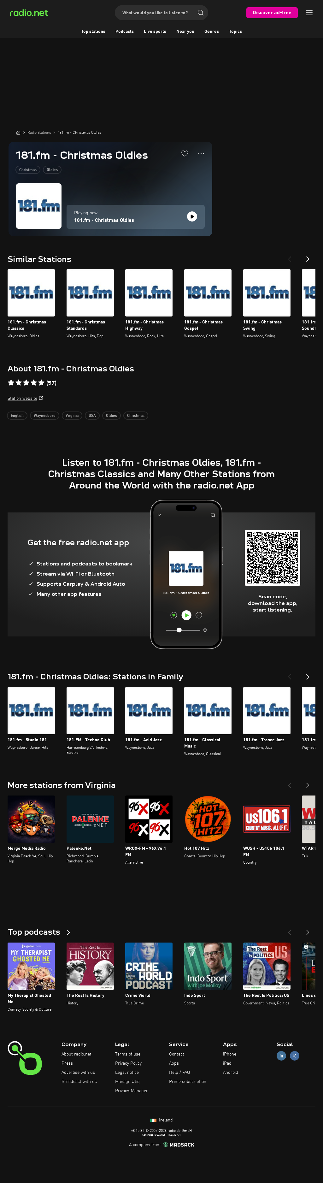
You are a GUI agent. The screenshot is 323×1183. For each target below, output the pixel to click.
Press (67, 1063)
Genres (211, 31)
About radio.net (76, 1054)
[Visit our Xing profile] (294, 1056)
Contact (176, 1054)
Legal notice (127, 1072)
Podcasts (124, 31)
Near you (185, 31)
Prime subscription (187, 1081)
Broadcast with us (79, 1081)
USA (92, 416)
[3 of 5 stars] (26, 383)
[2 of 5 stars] (18, 383)
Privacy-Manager (131, 1091)
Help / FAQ (179, 1072)
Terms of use (127, 1054)
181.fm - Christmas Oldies (104, 220)
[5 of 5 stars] (41, 383)
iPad (227, 1063)
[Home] (18, 132)
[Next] (307, 256)
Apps (174, 1063)
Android (230, 1072)
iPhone (229, 1054)
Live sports (155, 31)
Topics (235, 31)
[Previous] (289, 256)
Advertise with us (78, 1072)
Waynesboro (45, 416)
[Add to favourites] (185, 153)
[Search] (200, 12)
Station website (22, 398)
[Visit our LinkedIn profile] (281, 1056)
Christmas (28, 170)
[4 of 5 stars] (34, 383)
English (17, 416)
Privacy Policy (128, 1063)
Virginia (72, 416)
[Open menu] (309, 12)
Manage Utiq (127, 1081)
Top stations (93, 31)
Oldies (52, 170)
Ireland (165, 1120)
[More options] (201, 153)
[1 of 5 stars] (11, 383)
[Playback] (192, 216)
